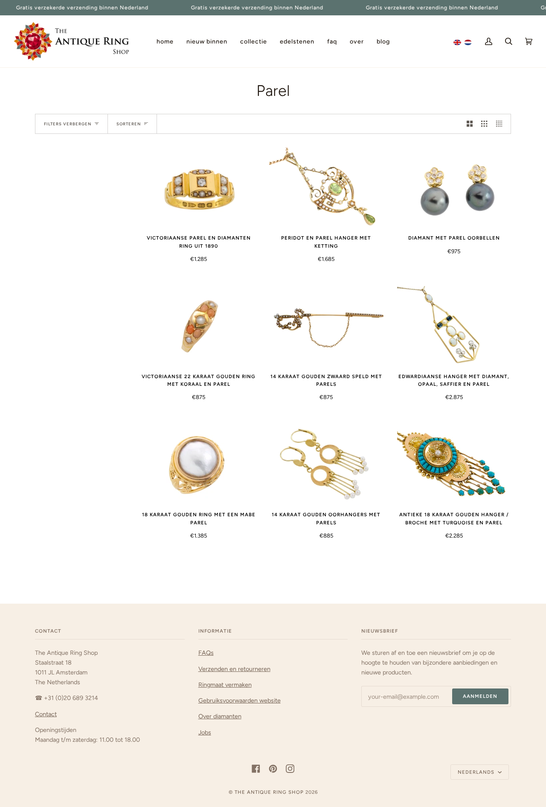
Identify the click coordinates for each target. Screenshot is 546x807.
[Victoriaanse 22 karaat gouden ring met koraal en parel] (199, 326)
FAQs (206, 653)
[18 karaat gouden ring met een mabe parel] (199, 464)
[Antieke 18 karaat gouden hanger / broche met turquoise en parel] (454, 464)
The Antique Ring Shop (269, 792)
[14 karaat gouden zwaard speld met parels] (326, 326)
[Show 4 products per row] (501, 123)
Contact (46, 714)
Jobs (204, 732)
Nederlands (477, 772)
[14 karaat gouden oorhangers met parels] (326, 464)
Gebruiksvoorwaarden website (239, 700)
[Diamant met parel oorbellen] (454, 187)
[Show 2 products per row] (469, 123)
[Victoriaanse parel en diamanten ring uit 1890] (199, 187)
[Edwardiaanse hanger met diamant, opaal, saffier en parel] (454, 326)
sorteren (128, 123)
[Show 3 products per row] (484, 123)
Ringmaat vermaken (225, 684)
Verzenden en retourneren (234, 669)
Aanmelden (480, 696)
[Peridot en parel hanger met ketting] (326, 187)
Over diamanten (219, 716)
